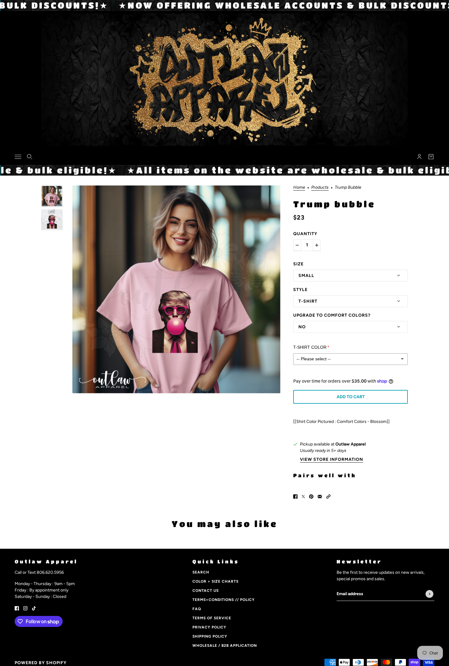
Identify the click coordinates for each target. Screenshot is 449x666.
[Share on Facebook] (295, 496)
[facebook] (16, 607)
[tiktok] (33, 607)
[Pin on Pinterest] (311, 496)
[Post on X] (303, 496)
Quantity (305, 233)
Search (200, 572)
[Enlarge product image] (176, 289)
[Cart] (431, 156)
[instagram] (25, 607)
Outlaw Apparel (350, 444)
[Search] (29, 156)
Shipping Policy (209, 636)
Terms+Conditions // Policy (223, 600)
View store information (331, 459)
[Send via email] (319, 496)
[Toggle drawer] (18, 156)
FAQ (196, 609)
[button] (328, 496)
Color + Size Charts (215, 581)
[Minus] (297, 245)
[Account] (419, 156)
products (320, 187)
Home (299, 187)
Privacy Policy (209, 627)
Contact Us (205, 590)
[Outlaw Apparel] (225, 155)
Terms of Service (211, 618)
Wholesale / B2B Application (224, 645)
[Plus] (317, 245)
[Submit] (429, 594)
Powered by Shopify (41, 662)
